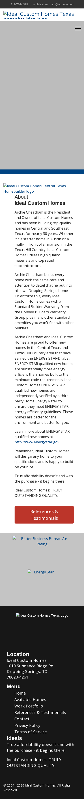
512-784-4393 (19, 4)
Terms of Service (30, 731)
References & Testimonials (39, 712)
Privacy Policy (26, 725)
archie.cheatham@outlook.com (53, 4)
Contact (21, 719)
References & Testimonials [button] (44, 514)
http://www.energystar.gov (37, 442)
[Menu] (78, 28)
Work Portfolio (28, 706)
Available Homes (29, 699)
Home (19, 693)
